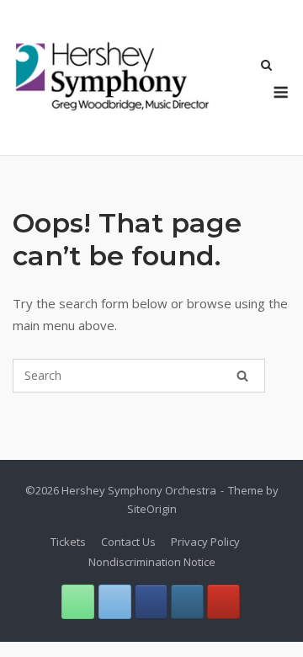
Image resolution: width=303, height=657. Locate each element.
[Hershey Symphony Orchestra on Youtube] (223, 602)
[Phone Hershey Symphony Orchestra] (77, 602)
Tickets (68, 541)
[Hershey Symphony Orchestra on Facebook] (151, 602)
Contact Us (128, 541)
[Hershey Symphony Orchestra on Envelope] (114, 602)
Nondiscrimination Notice (151, 561)
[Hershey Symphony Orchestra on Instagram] (187, 602)
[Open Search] (266, 66)
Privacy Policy (205, 541)
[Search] (242, 376)
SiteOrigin (152, 508)
